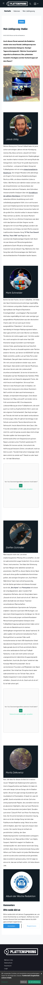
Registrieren (31, 926)
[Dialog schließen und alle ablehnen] (41, 972)
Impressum (7, 965)
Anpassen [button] (4, 982)
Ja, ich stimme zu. (34, 982)
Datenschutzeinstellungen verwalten (21, 489)
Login (6, 968)
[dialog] (21, 978)
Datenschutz (8, 963)
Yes (21, 486)
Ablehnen (24, 982)
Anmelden (11, 926)
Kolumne (21, 22)
